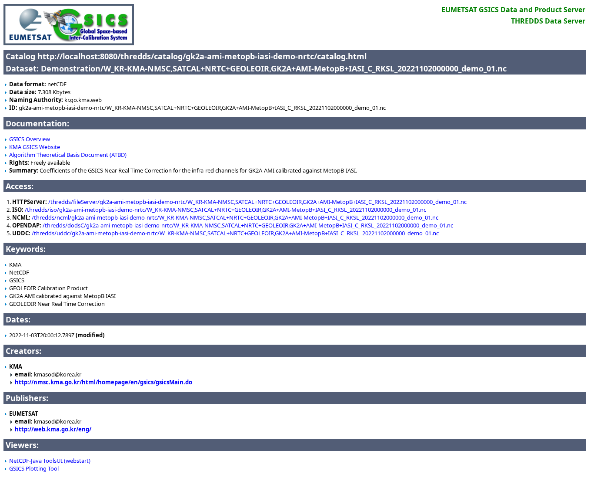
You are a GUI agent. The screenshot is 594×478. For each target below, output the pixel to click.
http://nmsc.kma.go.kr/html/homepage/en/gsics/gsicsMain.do (103, 382)
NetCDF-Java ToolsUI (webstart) (49, 460)
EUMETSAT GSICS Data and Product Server (513, 9)
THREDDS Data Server (548, 21)
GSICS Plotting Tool (34, 468)
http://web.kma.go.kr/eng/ (53, 429)
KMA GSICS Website (34, 147)
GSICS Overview (29, 139)
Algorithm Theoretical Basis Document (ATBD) (68, 155)
